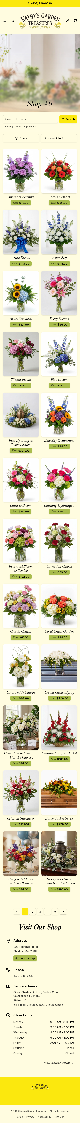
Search (70, 119)
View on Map (27, 958)
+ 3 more (34, 996)
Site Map (59, 1117)
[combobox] (59, 138)
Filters (23, 138)
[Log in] (67, 20)
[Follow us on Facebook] (40, 1096)
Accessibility (44, 1117)
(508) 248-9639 (41, 3)
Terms (19, 1117)
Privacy (30, 1117)
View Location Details (57, 1063)
